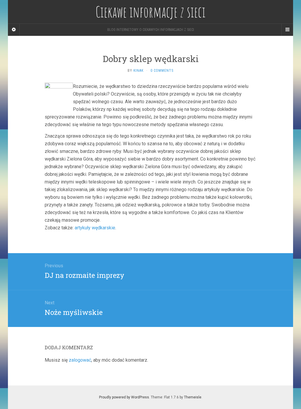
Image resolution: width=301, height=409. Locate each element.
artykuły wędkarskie (95, 228)
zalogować (80, 360)
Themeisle (192, 397)
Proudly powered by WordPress (124, 397)
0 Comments (161, 71)
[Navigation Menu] (287, 30)
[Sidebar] (14, 30)
